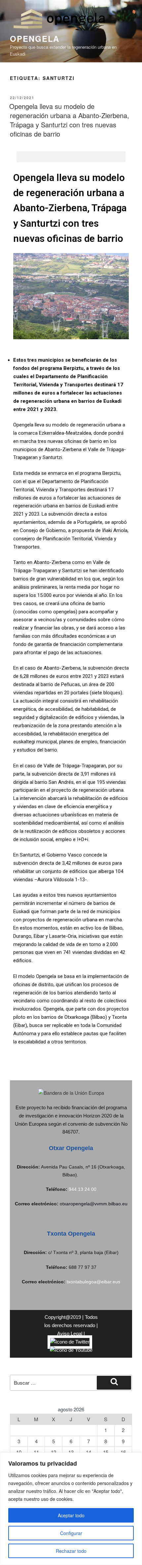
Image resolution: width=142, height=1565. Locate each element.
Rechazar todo (71, 1551)
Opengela (34, 38)
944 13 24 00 (82, 1189)
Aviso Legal (69, 1333)
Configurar (71, 1533)
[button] (71, 156)
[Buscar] (114, 1383)
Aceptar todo (71, 1515)
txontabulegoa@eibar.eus (93, 1281)
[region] (71, 1508)
